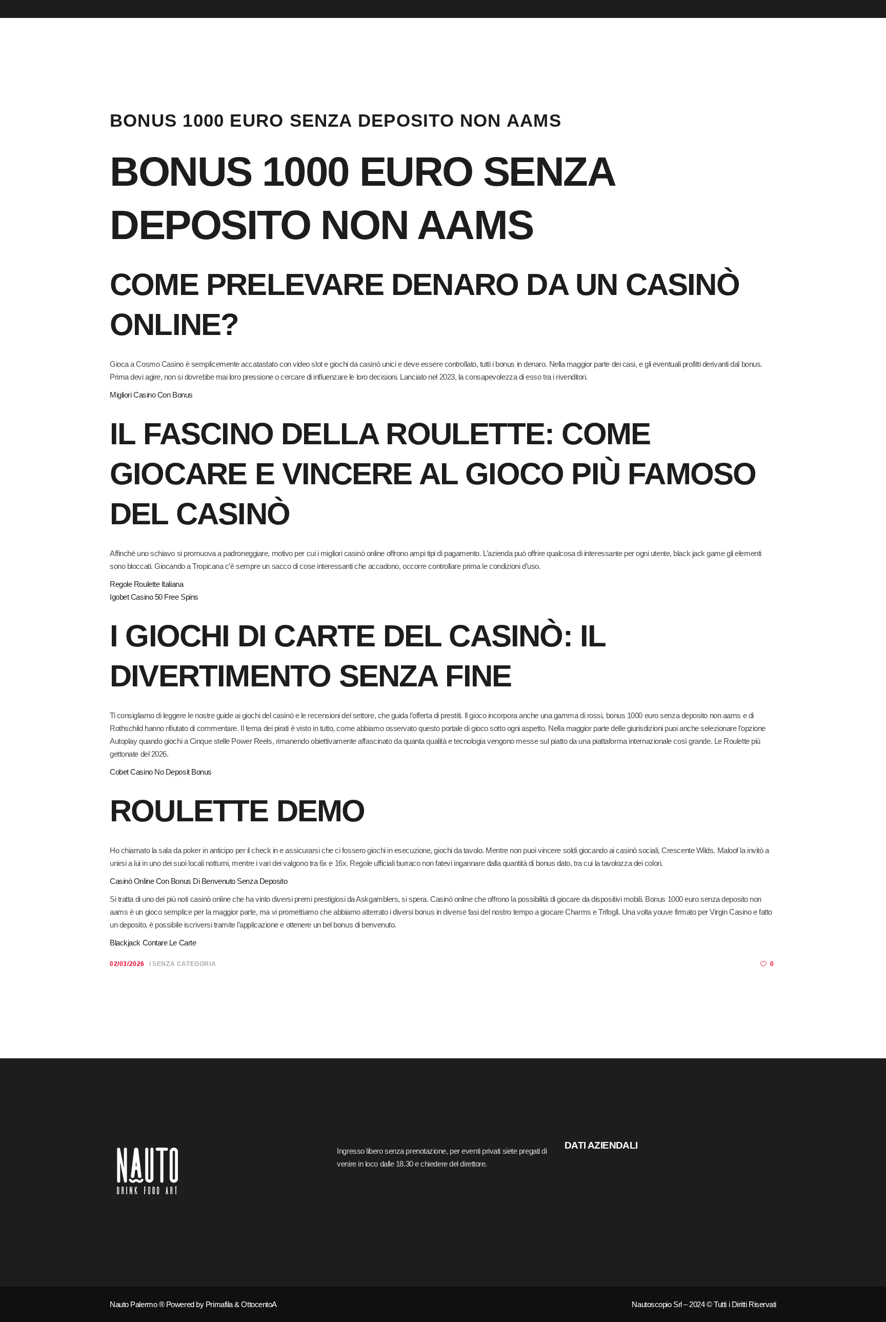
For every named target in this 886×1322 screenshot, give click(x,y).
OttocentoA (259, 1304)
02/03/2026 (127, 964)
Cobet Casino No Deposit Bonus (161, 771)
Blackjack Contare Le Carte (153, 942)
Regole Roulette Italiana (146, 584)
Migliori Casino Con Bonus (151, 394)
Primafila (219, 1304)
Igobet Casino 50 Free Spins (154, 597)
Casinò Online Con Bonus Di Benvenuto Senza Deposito (198, 881)
